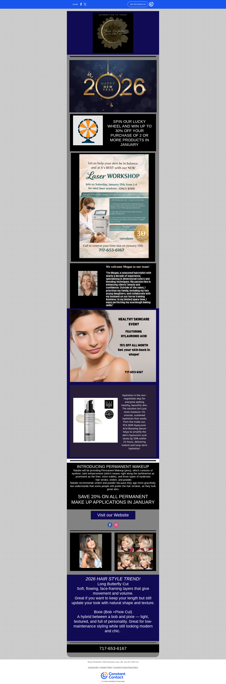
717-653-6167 (113, 648)
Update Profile (106, 667)
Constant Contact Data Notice (125, 667)
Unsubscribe (93, 667)
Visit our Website (113, 515)
